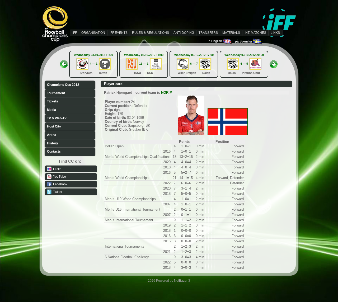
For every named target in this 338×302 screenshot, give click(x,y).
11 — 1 (143, 63)
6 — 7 (194, 63)
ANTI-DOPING (183, 33)
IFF (74, 33)
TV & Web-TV (57, 118)
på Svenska (244, 41)
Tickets (52, 101)
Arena (51, 135)
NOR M (166, 93)
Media (51, 110)
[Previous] (63, 62)
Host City (54, 126)
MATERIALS (231, 33)
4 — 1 (93, 63)
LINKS (275, 33)
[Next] (273, 62)
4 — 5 (244, 63)
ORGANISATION (93, 33)
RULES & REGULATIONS (150, 33)
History (52, 143)
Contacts (54, 151)
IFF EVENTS (119, 33)
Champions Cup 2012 (63, 85)
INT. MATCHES (255, 33)
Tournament (56, 93)
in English (215, 41)
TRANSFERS (208, 33)
